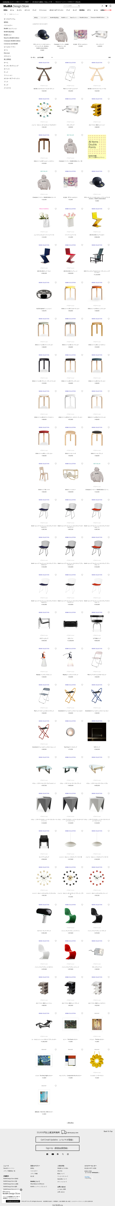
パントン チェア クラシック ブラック (97, 930)
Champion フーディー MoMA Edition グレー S (44, 197)
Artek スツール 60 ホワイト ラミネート (44, 417)
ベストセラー (43, 17)
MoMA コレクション (10, 28)
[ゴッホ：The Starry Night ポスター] (44, 1060)
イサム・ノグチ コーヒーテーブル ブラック (70, 783)
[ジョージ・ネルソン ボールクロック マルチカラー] (44, 110)
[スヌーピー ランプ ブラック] (44, 915)
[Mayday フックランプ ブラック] (70, 659)
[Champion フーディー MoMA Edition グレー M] (70, 146)
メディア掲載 (34, 1173)
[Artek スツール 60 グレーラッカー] (70, 329)
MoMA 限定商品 (54, 17)
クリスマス (7, 88)
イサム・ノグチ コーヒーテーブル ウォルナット (44, 783)
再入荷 (32, 1176)
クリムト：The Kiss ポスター (97, 1039)
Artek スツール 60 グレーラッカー (70, 344)
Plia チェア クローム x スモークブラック (44, 711)
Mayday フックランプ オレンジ (44, 674)
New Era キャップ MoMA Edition (79, 17)
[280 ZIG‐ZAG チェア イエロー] (97, 219)
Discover (7, 53)
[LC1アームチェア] (44, 623)
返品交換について (62, 1179)
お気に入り (55, 62)
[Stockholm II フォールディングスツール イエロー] (70, 696)
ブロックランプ (70, 125)
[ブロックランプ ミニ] (97, 952)
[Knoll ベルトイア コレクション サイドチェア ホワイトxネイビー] (44, 586)
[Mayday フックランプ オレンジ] (44, 659)
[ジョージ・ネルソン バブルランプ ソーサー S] (97, 842)
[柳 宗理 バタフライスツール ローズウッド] (44, 73)
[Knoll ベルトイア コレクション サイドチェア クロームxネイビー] (44, 510)
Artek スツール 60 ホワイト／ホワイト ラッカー (70, 417)
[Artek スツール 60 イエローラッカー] (70, 293)
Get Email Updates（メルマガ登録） (57, 1140)
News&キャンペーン (8, 1168)
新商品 (36, 17)
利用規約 (56, 1201)
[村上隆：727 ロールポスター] (70, 182)
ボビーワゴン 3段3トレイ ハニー (97, 125)
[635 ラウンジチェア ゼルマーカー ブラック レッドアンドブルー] (97, 256)
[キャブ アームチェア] (44, 842)
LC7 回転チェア (97, 638)
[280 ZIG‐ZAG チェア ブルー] (44, 256)
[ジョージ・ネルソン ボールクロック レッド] (97, 878)
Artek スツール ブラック (97, 453)
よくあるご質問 (62, 1189)
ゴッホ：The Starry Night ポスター (44, 1075)
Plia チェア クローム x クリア (70, 88)
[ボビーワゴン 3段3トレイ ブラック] (70, 988)
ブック (6, 81)
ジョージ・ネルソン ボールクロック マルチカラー (44, 125)
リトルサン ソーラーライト (97, 1075)
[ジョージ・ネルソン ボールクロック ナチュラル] (44, 878)
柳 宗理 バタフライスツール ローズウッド (44, 88)
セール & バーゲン (10, 47)
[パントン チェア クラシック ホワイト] (44, 952)
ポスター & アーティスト (12, 78)
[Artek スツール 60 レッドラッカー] (44, 438)
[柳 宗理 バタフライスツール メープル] (97, 73)
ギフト (6, 50)
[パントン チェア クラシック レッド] (70, 952)
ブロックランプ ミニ (97, 967)
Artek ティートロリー (70, 489)
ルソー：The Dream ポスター (70, 1039)
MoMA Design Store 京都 (10, 1181)
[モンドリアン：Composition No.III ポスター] (70, 1060)
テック (6, 72)
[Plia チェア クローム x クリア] (70, 73)
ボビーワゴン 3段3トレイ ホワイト (96, 1003)
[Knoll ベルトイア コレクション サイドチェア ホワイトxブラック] (70, 586)
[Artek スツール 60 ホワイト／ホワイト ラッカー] (70, 402)
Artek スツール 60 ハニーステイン (96, 344)
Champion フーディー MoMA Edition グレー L (96, 489)
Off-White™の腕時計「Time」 (40, 2)
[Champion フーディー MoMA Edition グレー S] (44, 182)
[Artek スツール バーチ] (70, 438)
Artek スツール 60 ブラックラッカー (70, 381)
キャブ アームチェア (44, 857)
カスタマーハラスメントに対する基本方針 (82, 1201)
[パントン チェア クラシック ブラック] (97, 915)
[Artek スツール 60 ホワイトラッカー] (97, 402)
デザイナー (7, 56)
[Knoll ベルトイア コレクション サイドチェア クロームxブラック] (70, 510)
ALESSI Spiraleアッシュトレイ (44, 308)
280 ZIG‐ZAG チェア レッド (70, 271)
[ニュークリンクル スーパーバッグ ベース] (44, 219)
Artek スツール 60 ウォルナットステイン (44, 161)
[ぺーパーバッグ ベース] (70, 219)
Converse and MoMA (11, 44)
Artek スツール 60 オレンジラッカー (97, 308)
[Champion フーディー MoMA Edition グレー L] (97, 474)
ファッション (8, 75)
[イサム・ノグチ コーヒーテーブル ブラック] (70, 768)
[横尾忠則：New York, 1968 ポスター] (44, 1096)
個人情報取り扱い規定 (65, 1201)
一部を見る (70, 1122)
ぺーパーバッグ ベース (70, 235)
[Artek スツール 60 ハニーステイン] (97, 329)
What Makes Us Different (37, 1184)
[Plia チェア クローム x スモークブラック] (44, 696)
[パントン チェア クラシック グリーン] (70, 915)
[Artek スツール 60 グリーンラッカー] (44, 329)
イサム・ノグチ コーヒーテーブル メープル (97, 783)
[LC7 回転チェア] (97, 623)
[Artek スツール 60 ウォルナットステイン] (44, 146)
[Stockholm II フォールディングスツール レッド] (44, 732)
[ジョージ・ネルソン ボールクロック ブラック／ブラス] (70, 878)
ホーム (6, 62)
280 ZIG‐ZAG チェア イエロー (96, 235)
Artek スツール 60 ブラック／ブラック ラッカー (44, 381)
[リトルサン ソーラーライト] (97, 1060)
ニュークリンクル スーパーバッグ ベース (44, 235)
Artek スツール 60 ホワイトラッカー (97, 417)
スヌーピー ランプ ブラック (44, 930)
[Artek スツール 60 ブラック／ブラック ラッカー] (44, 366)
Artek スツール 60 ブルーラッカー (96, 381)
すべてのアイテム (9, 19)
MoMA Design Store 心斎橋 (10, 1184)
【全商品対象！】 (7, 2)
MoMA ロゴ (64, 17)
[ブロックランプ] (70, 110)
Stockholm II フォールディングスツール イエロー (70, 711)
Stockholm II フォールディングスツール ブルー (97, 711)
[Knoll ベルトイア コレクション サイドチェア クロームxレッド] (97, 510)
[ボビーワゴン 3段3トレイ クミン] (44, 988)
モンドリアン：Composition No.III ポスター (70, 1075)
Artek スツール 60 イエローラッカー (70, 308)
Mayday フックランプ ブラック (70, 674)
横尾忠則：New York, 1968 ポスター (44, 1111)
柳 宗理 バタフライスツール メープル (97, 88)
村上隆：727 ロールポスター (70, 197)
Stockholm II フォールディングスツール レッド (44, 747)
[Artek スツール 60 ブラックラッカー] (70, 366)
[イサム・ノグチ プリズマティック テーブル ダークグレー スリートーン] (70, 804)
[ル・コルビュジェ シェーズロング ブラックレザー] (44, 1024)
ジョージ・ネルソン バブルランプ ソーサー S (97, 857)
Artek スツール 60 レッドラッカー (44, 453)
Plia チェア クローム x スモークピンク (97, 674)
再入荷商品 (7, 59)
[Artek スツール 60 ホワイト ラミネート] (44, 402)
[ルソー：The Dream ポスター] (70, 1024)
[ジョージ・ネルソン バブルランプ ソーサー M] (70, 842)
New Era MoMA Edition (11, 38)
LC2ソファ (70, 638)
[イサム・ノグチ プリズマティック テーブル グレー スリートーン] (44, 804)
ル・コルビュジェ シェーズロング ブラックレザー (44, 1039)
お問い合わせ (61, 1192)
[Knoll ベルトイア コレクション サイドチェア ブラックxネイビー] (44, 548)
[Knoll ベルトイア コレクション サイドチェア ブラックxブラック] (70, 548)
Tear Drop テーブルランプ (70, 747)
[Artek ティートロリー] (70, 474)
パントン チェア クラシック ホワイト (44, 967)
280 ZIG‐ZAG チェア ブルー (44, 271)
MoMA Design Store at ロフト (11, 1189)
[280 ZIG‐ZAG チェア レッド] (70, 256)
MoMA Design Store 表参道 (10, 1178)
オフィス (7, 69)
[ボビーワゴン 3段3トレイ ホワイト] (97, 988)
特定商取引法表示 (47, 1201)
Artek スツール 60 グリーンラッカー (44, 344)
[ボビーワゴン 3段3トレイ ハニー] (97, 110)
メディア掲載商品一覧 (9, 1171)
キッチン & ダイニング (11, 65)
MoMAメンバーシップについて (38, 1186)
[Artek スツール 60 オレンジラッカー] (97, 293)
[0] (109, 6)
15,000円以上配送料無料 (57, 1132)
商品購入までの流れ (63, 1168)
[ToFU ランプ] (97, 732)
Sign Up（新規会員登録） (57, 1148)
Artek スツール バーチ (70, 453)
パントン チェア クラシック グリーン (70, 930)
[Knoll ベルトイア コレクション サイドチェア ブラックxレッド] (97, 548)
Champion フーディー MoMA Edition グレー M (70, 161)
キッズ (6, 85)
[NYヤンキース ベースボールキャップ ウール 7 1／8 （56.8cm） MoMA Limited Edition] (97, 182)
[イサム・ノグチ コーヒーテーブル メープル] (97, 768)
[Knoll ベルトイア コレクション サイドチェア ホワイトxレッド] (97, 586)
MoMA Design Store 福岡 (10, 1186)
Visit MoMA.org (57, 1205)
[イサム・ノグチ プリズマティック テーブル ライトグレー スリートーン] (97, 804)
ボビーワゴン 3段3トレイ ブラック (70, 1003)
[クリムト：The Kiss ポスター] (97, 1024)
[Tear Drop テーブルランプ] (70, 732)
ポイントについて (62, 1181)
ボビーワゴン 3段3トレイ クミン (44, 1003)
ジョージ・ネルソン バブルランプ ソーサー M (70, 857)
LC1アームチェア (44, 638)
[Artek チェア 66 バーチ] (44, 474)
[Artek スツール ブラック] (97, 438)
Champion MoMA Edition (97, 17)
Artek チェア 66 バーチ (44, 489)
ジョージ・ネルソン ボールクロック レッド (97, 893)
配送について (61, 1173)
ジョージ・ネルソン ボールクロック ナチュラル (44, 893)
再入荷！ (78, 2)
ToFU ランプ (97, 747)
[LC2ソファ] (70, 623)
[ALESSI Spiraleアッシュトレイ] (44, 293)
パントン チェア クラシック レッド (70, 967)
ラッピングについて (63, 1176)
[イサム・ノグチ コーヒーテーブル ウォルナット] (44, 768)
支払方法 (60, 1171)
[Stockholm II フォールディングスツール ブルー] (97, 696)
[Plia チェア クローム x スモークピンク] (97, 659)
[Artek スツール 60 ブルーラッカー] (97, 366)
